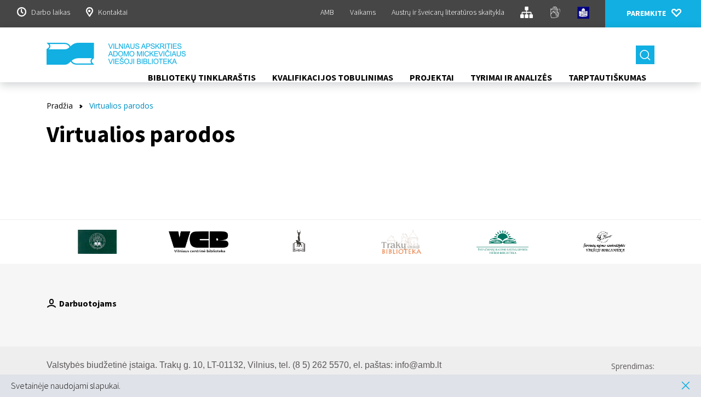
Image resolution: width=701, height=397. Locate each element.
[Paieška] (645, 55)
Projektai (432, 77)
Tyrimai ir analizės (511, 77)
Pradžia (60, 105)
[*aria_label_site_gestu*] (555, 14)
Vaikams (363, 12)
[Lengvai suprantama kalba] (583, 14)
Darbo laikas (50, 12)
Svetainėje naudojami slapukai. (65, 385)
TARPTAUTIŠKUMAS (607, 77)
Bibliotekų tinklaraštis (202, 77)
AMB (327, 12)
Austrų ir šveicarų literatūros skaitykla (448, 12)
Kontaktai (113, 12)
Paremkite (646, 13)
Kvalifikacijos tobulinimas (332, 77)
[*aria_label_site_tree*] (526, 14)
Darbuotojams (88, 303)
